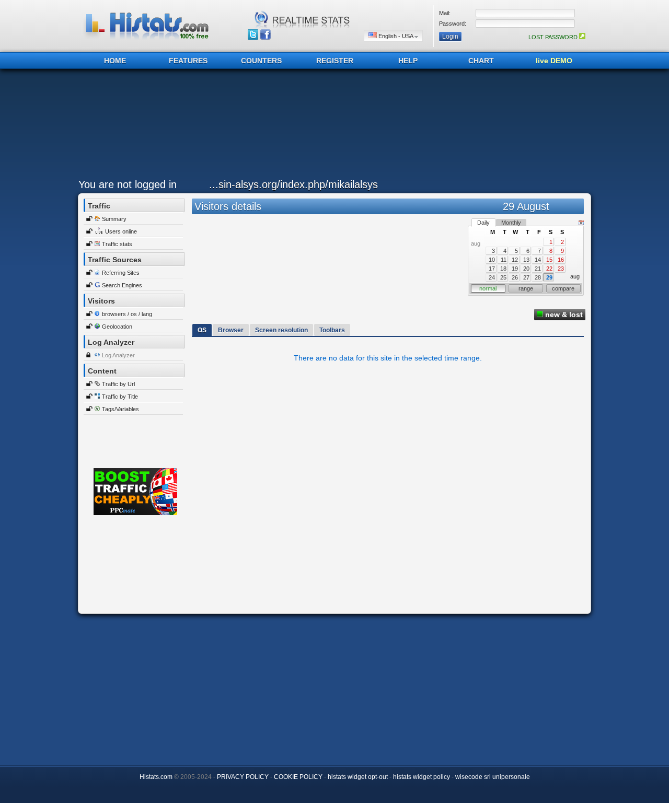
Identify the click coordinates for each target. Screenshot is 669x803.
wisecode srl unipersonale (492, 777)
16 (561, 260)
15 (549, 260)
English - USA (395, 36)
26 (515, 277)
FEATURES (188, 60)
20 (526, 268)
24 (492, 277)
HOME (115, 60)
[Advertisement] (331, 126)
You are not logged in (127, 184)
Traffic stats (117, 244)
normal (488, 288)
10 (492, 260)
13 (526, 260)
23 (561, 268)
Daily (483, 222)
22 (549, 268)
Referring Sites (121, 273)
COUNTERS (261, 60)
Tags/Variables (120, 409)
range (525, 288)
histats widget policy (421, 777)
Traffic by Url (118, 384)
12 (515, 260)
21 (538, 268)
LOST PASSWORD (553, 37)
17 (492, 268)
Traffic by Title (120, 396)
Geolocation (117, 326)
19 (515, 268)
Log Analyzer (118, 355)
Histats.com (156, 777)
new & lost (563, 314)
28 (538, 277)
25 (503, 277)
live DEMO (554, 60)
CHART (481, 60)
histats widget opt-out (358, 777)
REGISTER (334, 60)
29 (549, 277)
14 (538, 260)
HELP (408, 60)
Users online (121, 231)
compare (563, 288)
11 (503, 260)
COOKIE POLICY (298, 777)
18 (503, 268)
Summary (114, 219)
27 (526, 277)
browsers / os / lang (127, 314)
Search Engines (122, 285)
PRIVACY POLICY (243, 777)
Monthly (511, 222)
